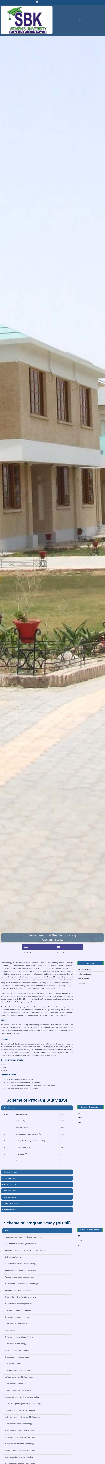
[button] (36, 2)
